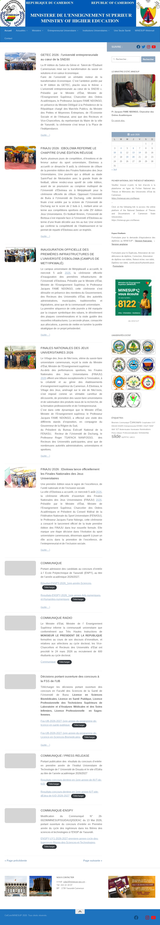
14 (140, 152)
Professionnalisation (130, 433)
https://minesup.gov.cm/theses (126, 198)
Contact (8, 38)
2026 (67, 273)
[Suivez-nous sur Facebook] (138, 47)
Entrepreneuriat (130, 426)
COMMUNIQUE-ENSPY (57, 810)
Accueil (8, 30)
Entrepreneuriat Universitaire (62, 30)
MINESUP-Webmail (144, 30)
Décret (114, 426)
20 (133, 157)
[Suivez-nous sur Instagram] (148, 47)
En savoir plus (118, 120)
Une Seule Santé (122, 30)
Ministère (36, 30)
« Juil (114, 169)
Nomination (135, 429)
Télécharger (49, 587)
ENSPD (121, 426)
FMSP (151, 426)
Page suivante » (92, 860)
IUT (117, 429)
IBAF (113, 429)
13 (133, 152)
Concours (135, 422)
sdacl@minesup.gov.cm (74, 882)
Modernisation (125, 429)
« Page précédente (16, 860)
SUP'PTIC (125, 437)
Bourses (115, 422)
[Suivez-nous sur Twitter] (143, 47)
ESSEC (140, 426)
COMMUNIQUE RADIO (56, 617)
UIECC (132, 437)
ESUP (146, 426)
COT (153, 422)
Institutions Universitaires (95, 30)
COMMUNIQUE (51, 563)
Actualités (20, 30)
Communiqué (124, 422)
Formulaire (118, 266)
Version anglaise (120, 244)
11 (121, 152)
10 (115, 152)
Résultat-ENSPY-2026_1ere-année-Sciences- (66, 583)
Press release (117, 433)
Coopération (146, 422)
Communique (48, 661)
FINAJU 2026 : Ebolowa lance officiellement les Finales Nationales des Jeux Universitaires (70, 473)
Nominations (145, 429)
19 (127, 157)
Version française (144, 241)
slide (116, 436)
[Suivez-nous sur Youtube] (153, 47)
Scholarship (144, 433)
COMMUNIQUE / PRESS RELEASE (65, 755)
